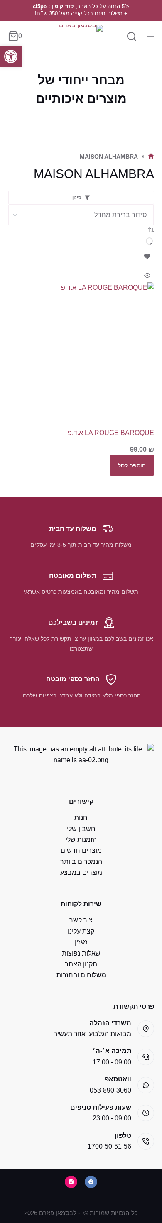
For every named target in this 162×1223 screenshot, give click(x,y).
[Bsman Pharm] (81, 36)
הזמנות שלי (81, 839)
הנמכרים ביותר (81, 861)
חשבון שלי (81, 828)
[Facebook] (91, 1182)
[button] (11, 56)
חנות (81, 817)
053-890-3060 (110, 1090)
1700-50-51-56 (109, 1146)
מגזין (81, 942)
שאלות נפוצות (81, 953)
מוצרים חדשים (81, 850)
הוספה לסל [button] (132, 465)
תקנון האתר (81, 964)
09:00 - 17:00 (112, 1062)
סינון (76, 197)
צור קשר (81, 920)
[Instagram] (71, 1182)
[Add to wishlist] (147, 256)
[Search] (131, 36)
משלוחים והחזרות (81, 974)
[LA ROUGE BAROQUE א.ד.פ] (81, 355)
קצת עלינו (81, 931)
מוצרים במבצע (81, 872)
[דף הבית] (151, 157)
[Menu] (150, 36)
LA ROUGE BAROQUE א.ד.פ (111, 432)
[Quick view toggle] (147, 275)
